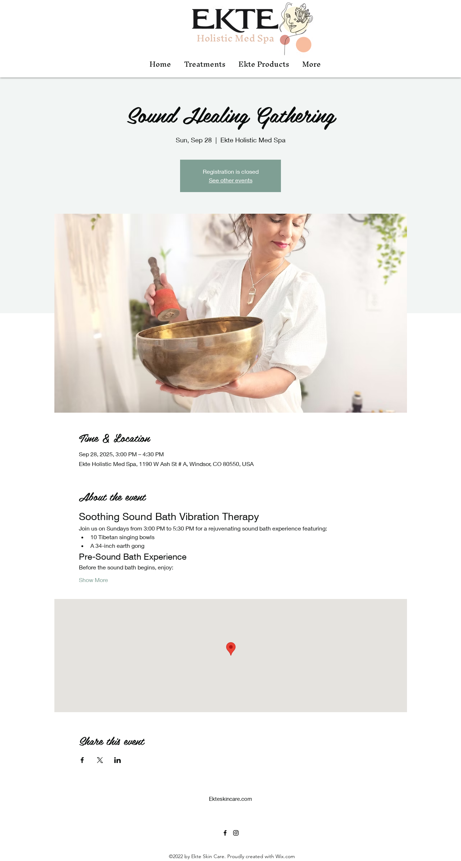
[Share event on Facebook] (82, 760)
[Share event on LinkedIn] (117, 760)
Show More (93, 579)
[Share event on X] (100, 760)
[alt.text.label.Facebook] (225, 832)
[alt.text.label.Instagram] (236, 832)
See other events (230, 180)
